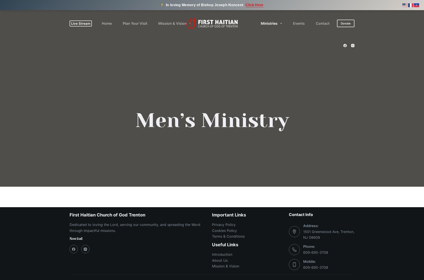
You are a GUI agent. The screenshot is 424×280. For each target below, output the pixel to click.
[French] (411, 5)
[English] (405, 5)
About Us (220, 260)
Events (299, 23)
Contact (322, 23)
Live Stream (80, 23)
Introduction (222, 254)
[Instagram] (352, 45)
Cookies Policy (224, 230)
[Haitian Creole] (417, 5)
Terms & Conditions (228, 236)
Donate (346, 23)
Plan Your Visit (135, 23)
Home (107, 23)
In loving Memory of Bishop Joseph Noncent (212, 5)
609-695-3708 (315, 252)
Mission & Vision (172, 23)
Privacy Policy (224, 224)
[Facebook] (345, 45)
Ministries (269, 23)
